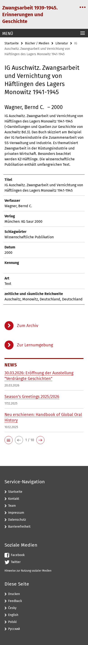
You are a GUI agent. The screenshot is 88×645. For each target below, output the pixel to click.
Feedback (15, 601)
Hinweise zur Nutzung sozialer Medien (28, 570)
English (13, 615)
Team (12, 506)
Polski (12, 622)
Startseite (12, 43)
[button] (9, 440)
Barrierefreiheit (19, 527)
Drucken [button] (14, 594)
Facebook (18, 555)
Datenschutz (17, 520)
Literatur (62, 43)
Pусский (14, 629)
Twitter (16, 562)
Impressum (16, 513)
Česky (12, 608)
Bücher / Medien (37, 43)
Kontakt (13, 499)
